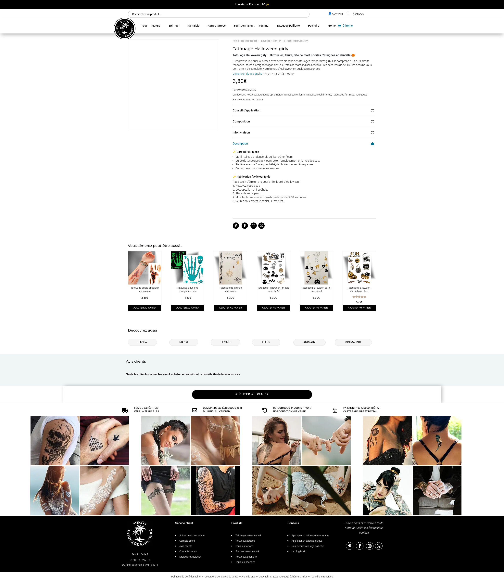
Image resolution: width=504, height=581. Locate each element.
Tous (144, 25)
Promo (331, 25)
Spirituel (174, 25)
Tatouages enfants (294, 94)
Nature (156, 25)
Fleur (266, 342)
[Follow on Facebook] (245, 225)
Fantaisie (193, 25)
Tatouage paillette (288, 25)
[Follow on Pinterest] (236, 225)
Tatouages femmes (343, 94)
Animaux (309, 342)
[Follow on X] (261, 225)
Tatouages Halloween (270, 41)
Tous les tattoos (249, 41)
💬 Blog (358, 13)
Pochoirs (313, 25)
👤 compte (335, 13)
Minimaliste (353, 342)
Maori (183, 342)
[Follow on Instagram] (253, 225)
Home (236, 41)
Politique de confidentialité (186, 576)
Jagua (142, 342)
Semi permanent (244, 25)
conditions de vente (292, 411)
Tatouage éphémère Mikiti (293, 576)
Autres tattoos (217, 25)
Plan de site (248, 576)
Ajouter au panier (144, 307)
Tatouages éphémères (318, 94)
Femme (263, 25)
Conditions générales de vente (221, 576)
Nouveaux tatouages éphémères (264, 94)
